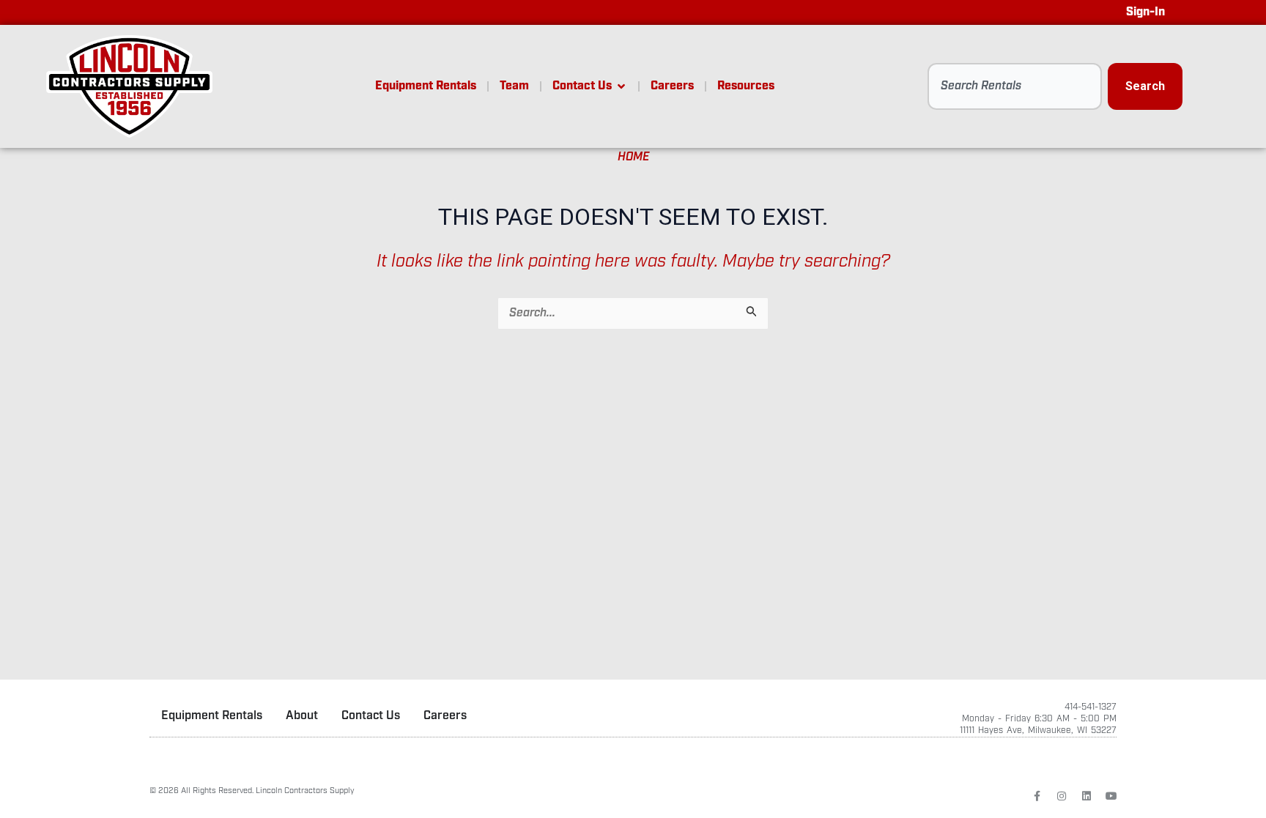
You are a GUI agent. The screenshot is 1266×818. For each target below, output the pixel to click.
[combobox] (1015, 86)
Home (633, 157)
